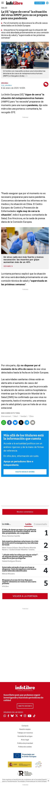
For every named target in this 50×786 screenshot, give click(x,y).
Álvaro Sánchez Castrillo (11, 536)
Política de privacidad (25, 743)
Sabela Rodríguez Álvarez (11, 561)
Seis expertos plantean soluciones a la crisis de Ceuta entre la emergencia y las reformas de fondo (20, 543)
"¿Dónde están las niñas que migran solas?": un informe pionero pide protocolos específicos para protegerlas (20, 556)
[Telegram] (21, 716)
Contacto (25, 726)
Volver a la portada (25, 596)
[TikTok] (34, 716)
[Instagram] (25, 716)
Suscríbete (39, 3)
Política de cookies (25, 747)
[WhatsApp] (4, 716)
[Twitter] (16, 716)
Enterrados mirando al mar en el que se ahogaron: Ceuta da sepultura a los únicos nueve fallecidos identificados (19, 569)
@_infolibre (7, 85)
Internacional (6, 416)
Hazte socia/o (25, 706)
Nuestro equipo (25, 729)
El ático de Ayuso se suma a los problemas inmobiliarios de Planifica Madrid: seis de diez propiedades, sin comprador (19, 531)
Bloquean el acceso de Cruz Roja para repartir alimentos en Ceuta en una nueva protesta (19, 582)
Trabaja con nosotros (25, 733)
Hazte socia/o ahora (25, 472)
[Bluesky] (12, 716)
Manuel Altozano (8, 574)
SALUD (4, 8)
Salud (15, 416)
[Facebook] (8, 716)
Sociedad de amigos (25, 736)
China (31, 416)
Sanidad (23, 416)
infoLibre (4, 83)
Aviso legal (25, 740)
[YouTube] (29, 716)
